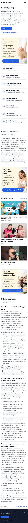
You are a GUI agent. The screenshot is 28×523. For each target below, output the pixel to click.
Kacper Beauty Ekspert (6, 220)
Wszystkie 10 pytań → (21, 506)
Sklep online (6, 29)
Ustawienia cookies (7, 520)
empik (2, 243)
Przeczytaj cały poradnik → (7, 134)
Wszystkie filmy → (22, 198)
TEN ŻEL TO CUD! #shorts (8, 262)
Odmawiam (14, 517)
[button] (14, 208)
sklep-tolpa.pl (6, 2)
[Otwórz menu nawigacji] (25, 2)
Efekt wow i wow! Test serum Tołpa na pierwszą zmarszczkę (12, 240)
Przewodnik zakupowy (9, 32)
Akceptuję (5, 517)
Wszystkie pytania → (6, 302)
